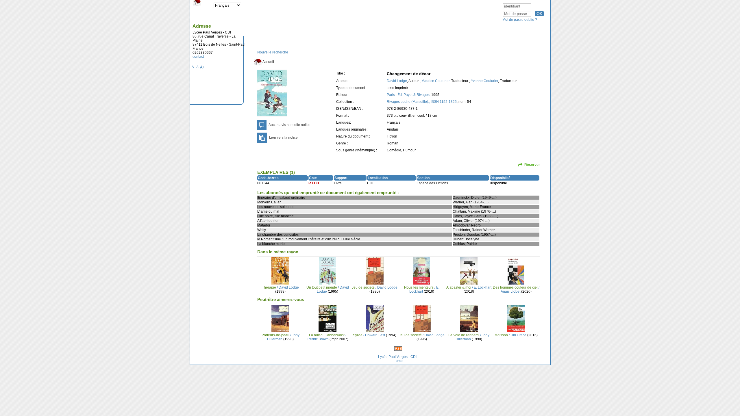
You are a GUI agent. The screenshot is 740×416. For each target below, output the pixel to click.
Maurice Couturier (435, 81)
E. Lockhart (482, 287)
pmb (399, 361)
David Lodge (397, 81)
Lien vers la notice (283, 137)
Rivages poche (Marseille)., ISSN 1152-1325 (422, 102)
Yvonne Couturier (484, 81)
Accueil (268, 62)
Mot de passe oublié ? (519, 20)
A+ (202, 67)
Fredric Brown (318, 339)
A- (193, 66)
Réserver (532, 165)
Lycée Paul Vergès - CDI (397, 357)
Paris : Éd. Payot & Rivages (408, 95)
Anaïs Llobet (510, 291)
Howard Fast (375, 335)
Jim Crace (518, 335)
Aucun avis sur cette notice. (290, 125)
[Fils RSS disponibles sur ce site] (398, 348)
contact (198, 57)
